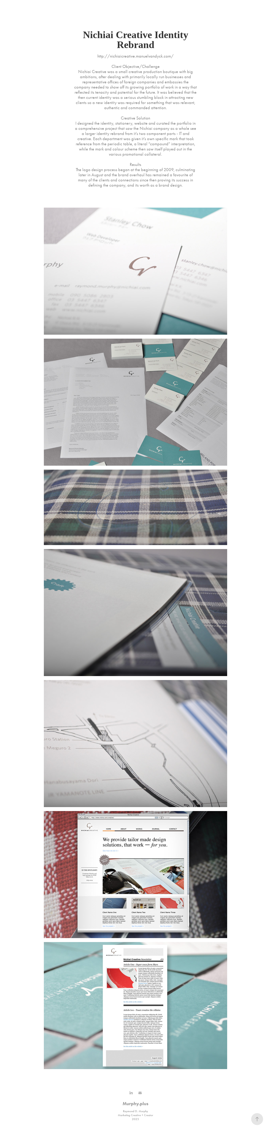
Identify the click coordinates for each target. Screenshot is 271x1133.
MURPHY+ (23, 7)
